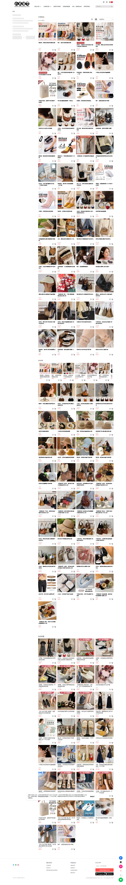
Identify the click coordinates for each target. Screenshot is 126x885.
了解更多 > (30, 797)
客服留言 (73, 867)
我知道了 (92, 796)
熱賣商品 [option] (101, 19)
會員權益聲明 (74, 870)
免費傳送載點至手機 (104, 870)
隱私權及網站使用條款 (52, 870)
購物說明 (73, 865)
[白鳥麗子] (21, 4)
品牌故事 (48, 865)
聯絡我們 (73, 872)
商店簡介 (48, 867)
